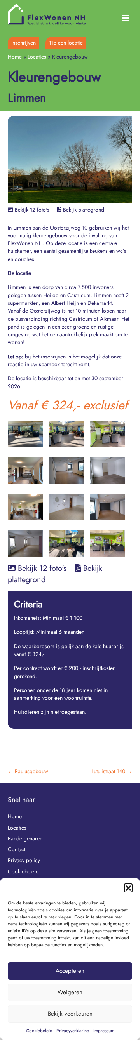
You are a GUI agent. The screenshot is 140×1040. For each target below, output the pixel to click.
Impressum (103, 1030)
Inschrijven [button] (23, 43)
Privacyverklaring (72, 1030)
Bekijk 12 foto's (31, 210)
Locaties (37, 57)
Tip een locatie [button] (66, 43)
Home (15, 57)
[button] (128, 888)
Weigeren (70, 992)
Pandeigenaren (25, 838)
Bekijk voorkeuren (70, 1013)
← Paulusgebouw (28, 771)
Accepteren (70, 971)
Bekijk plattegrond (83, 210)
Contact (16, 849)
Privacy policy (24, 860)
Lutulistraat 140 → (111, 771)
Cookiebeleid (39, 1030)
